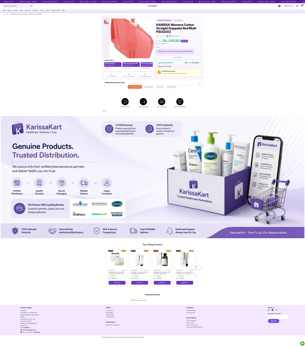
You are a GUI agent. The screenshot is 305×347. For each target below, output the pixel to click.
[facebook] (276, 310)
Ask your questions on (31, 332)
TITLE (157, 47)
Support (48, 10)
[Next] (196, 267)
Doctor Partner (190, 322)
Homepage (5, 14)
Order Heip (27, 10)
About (42, 10)
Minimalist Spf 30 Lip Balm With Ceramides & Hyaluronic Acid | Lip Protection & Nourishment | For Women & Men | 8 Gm (117, 273)
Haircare (16, 10)
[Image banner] (152, 177)
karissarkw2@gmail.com (29, 330)
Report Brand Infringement (113, 325)
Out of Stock (178, 57)
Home (3, 10)
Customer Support (191, 310)
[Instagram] (268, 310)
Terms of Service (110, 317)
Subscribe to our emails (274, 313)
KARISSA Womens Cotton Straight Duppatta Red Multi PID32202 (175, 51)
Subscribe (274, 321)
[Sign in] (297, 6)
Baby (21, 10)
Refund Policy (109, 312)
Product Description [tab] (135, 87)
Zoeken (31, 6)
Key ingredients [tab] (149, 87)
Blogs (63, 10)
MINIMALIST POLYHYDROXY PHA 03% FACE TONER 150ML (162, 273)
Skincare (9, 10)
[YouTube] (272, 310)
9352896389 (26, 327)
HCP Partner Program (192, 325)
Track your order (190, 312)
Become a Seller (56, 10)
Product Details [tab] (171, 87)
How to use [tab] (160, 87)
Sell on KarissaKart (191, 320)
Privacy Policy (109, 310)
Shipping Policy (110, 314)
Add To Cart (117, 282)
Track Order (35, 10)
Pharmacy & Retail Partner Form (194, 327)
